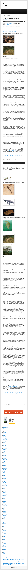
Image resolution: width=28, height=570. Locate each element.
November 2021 (5, 476)
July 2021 (4, 479)
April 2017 (4, 518)
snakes (18, 563)
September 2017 (5, 514)
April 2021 (4, 481)
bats (7, 557)
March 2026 (4, 436)
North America (19, 392)
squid (23, 563)
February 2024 (4, 455)
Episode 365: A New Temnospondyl (11, 18)
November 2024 (5, 448)
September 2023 (5, 459)
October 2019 (4, 495)
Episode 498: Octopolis (5, 427)
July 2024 (4, 451)
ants (4, 557)
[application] (14, 21)
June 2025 (4, 443)
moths (7, 561)
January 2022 (4, 474)
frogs (22, 559)
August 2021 (4, 478)
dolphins (16, 559)
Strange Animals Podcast (7, 4)
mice (19, 560)
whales (9, 564)
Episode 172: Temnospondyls (9, 159)
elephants (4, 535)
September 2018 (5, 505)
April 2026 (4, 435)
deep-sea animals (7, 559)
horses (4, 540)
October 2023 (4, 458)
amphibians (8, 155)
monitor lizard (21, 560)
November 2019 (5, 494)
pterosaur (22, 561)
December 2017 (4, 512)
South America (19, 155)
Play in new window (7, 23)
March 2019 (4, 500)
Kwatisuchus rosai (11, 156)
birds (3, 529)
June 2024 (4, 452)
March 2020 (4, 491)
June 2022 (4, 470)
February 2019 (4, 501)
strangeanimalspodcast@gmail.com (12, 150)
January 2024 (4, 456)
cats (14, 557)
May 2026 (4, 434)
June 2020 (4, 489)
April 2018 (4, 509)
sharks (15, 563)
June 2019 (4, 498)
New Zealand (4, 547)
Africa (5, 155)
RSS (6, 24)
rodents (6, 563)
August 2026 (4, 432)
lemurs (10, 560)
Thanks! (10, 13)
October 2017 (4, 513)
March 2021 (4, 482)
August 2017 (4, 515)
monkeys (4, 561)
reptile (3, 548)
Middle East (4, 545)
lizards (12, 560)
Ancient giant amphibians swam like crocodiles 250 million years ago (11, 29)
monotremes (4, 546)
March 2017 (4, 519)
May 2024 (4, 453)
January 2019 (4, 502)
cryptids (4, 532)
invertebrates (4, 543)
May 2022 (4, 471)
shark (3, 550)
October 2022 (4, 467)
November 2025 (5, 439)
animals (10, 155)
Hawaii (4, 539)
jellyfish (8, 560)
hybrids (4, 541)
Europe (14, 155)
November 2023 (5, 457)
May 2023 (4, 462)
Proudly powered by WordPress (14, 567)
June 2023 (4, 461)
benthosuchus (4, 156)
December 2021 (4, 475)
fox (20, 559)
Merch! (20, 11)
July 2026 (4, 433)
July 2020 (4, 488)
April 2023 (4, 463)
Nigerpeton (17, 393)
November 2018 (5, 503)
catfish (13, 557)
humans (6, 560)
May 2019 (4, 499)
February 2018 (4, 510)
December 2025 (4, 438)
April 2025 (4, 444)
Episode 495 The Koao (5, 429)
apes (5, 557)
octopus (9, 561)
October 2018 (4, 504)
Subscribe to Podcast (5, 13)
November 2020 (5, 485)
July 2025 (4, 442)
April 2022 (4, 472)
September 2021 (5, 477)
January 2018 (4, 511)
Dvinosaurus (6, 393)
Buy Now (11, 423)
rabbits (4, 563)
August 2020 (4, 487)
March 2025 (4, 445)
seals (12, 563)
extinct (15, 155)
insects (4, 542)
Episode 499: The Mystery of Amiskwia (7, 426)
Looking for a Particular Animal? (6, 11)
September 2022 (5, 468)
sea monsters (4, 549)
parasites (13, 561)
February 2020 (4, 492)
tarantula (4, 564)
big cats (4, 528)
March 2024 (4, 454)
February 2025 (4, 446)
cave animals (4, 530)
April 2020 (4, 490)
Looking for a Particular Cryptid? (14, 11)
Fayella (8, 393)
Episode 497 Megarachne (6, 428)
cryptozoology (4, 533)
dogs (13, 559)
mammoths (14, 560)
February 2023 (4, 464)
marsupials (17, 560)
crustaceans (4, 531)
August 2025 (4, 441)
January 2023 (4, 465)
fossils (17, 155)
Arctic (3, 525)
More (8, 24)
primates (19, 561)
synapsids (4, 553)
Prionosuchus (19, 393)
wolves (11, 564)
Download (11, 23)
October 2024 (4, 449)
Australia (12, 155)
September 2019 (5, 496)
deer (12, 559)
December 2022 (4, 466)
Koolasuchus (7, 156)
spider (21, 563)
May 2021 (4, 480)
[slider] (24, 21)
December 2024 (4, 447)
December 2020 (4, 484)
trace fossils (18, 156)
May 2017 (4, 517)
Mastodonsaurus (14, 393)
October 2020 (4, 486)
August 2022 (4, 469)
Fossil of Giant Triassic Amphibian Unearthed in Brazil (9, 31)
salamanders (9, 563)
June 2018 (4, 507)
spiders (4, 552)
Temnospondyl (14, 156)
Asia (3, 526)
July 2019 (4, 497)
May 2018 (4, 508)
